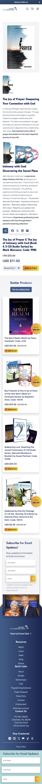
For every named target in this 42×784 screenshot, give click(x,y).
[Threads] (32, 738)
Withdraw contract (21, 708)
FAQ (21, 683)
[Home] (10, 9)
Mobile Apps (21, 679)
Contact (21, 700)
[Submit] (33, 579)
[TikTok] (27, 738)
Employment (21, 704)
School (21, 663)
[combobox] (12, 268)
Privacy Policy (21, 747)
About (21, 671)
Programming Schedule (21, 688)
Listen (21, 651)
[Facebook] (12, 230)
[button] (39, 2)
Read (21, 655)
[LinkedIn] (22, 230)
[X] (17, 230)
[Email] (27, 230)
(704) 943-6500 (21, 722)
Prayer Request (21, 692)
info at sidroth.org (21, 725)
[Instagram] (14, 738)
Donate (21, 675)
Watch (21, 647)
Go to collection (21, 289)
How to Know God (19, 633)
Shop (21, 659)
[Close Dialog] (39, 753)
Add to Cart (31, 268)
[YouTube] (23, 738)
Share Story (21, 696)
